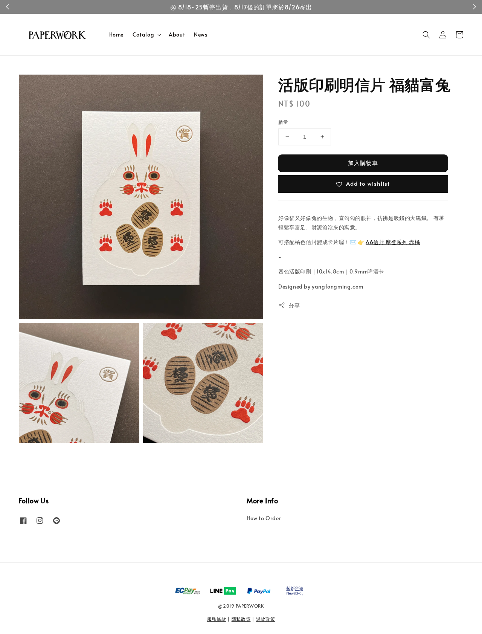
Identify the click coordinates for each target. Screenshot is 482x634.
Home (116, 34)
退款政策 (265, 619)
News (200, 34)
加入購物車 (363, 163)
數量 (283, 122)
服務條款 (216, 619)
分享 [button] (294, 305)
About (177, 34)
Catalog (143, 34)
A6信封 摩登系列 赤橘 (393, 241)
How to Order (264, 518)
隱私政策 (241, 619)
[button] (426, 34)
